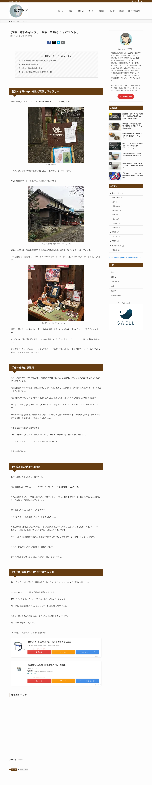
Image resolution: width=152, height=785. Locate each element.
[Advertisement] (56, 728)
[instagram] (138, 1)
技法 (115, 219)
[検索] (141, 1)
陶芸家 (115, 241)
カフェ (14, 769)
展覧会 (115, 232)
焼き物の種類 (118, 246)
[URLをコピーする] (63, 42)
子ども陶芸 (117, 197)
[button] (49, 42)
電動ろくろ (117, 206)
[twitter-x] (135, 1)
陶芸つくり (117, 193)
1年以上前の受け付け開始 (32, 68)
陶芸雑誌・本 (118, 210)
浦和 (26, 769)
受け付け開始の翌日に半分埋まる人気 (37, 72)
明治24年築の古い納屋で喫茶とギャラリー (39, 61)
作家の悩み (117, 227)
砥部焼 (116, 250)
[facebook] (132, 1)
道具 (115, 202)
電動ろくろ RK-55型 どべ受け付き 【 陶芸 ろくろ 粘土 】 (50, 642)
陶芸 (21, 769)
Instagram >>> (126, 96)
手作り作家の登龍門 (30, 64)
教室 (115, 215)
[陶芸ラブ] (18, 11)
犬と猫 (116, 223)
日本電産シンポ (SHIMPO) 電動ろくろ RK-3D (46, 665)
